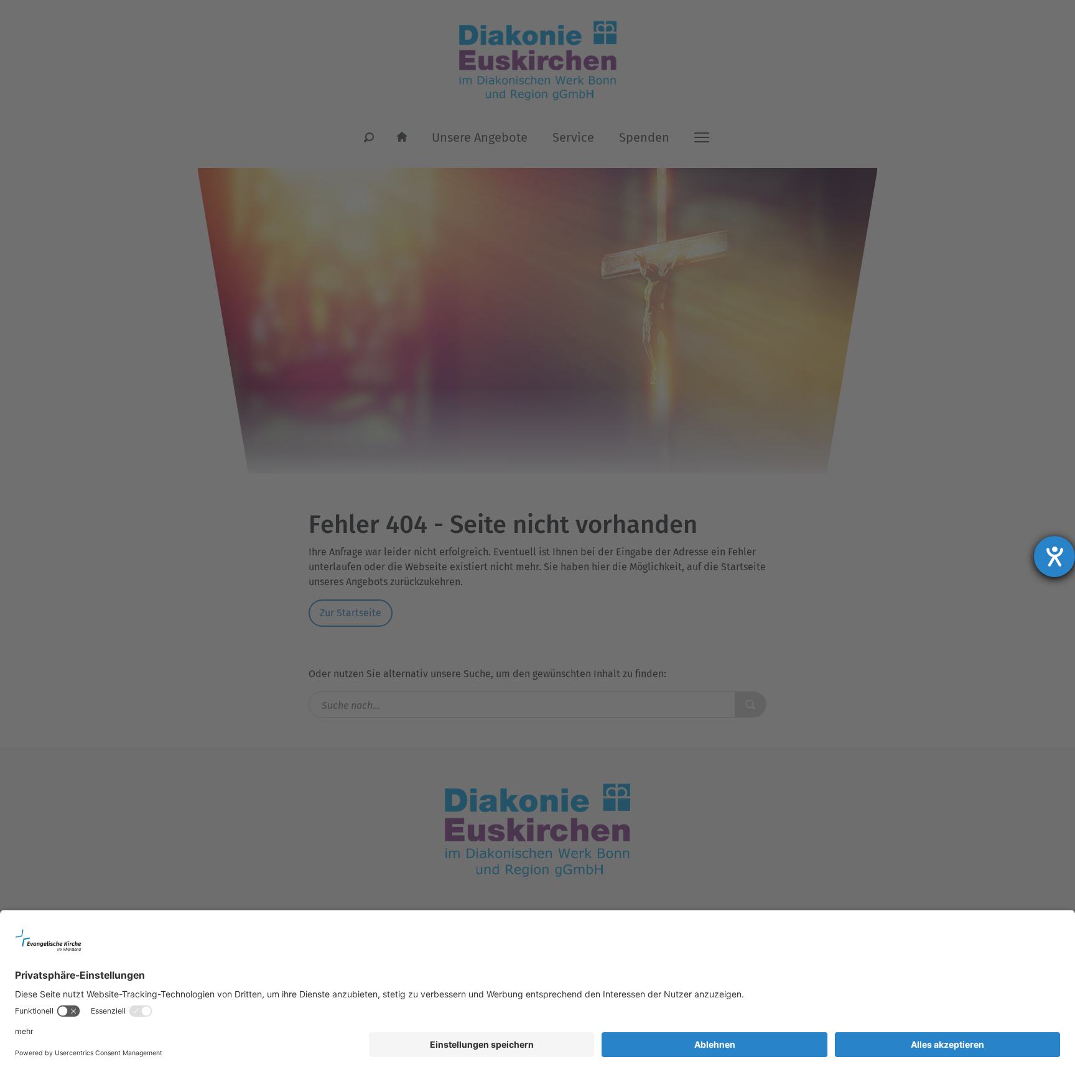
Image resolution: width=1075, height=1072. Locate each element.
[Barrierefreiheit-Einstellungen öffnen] (1054, 556)
